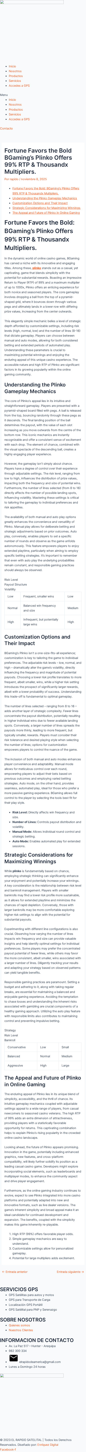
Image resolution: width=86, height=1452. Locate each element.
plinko (36, 268)
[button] (43, 94)
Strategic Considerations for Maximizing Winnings (46, 208)
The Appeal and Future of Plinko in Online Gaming (46, 213)
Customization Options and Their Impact (40, 203)
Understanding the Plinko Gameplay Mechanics (44, 198)
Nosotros (15, 71)
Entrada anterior (14, 1271)
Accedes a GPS (19, 85)
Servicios (15, 81)
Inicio (12, 66)
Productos (16, 76)
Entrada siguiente (70, 1271)
